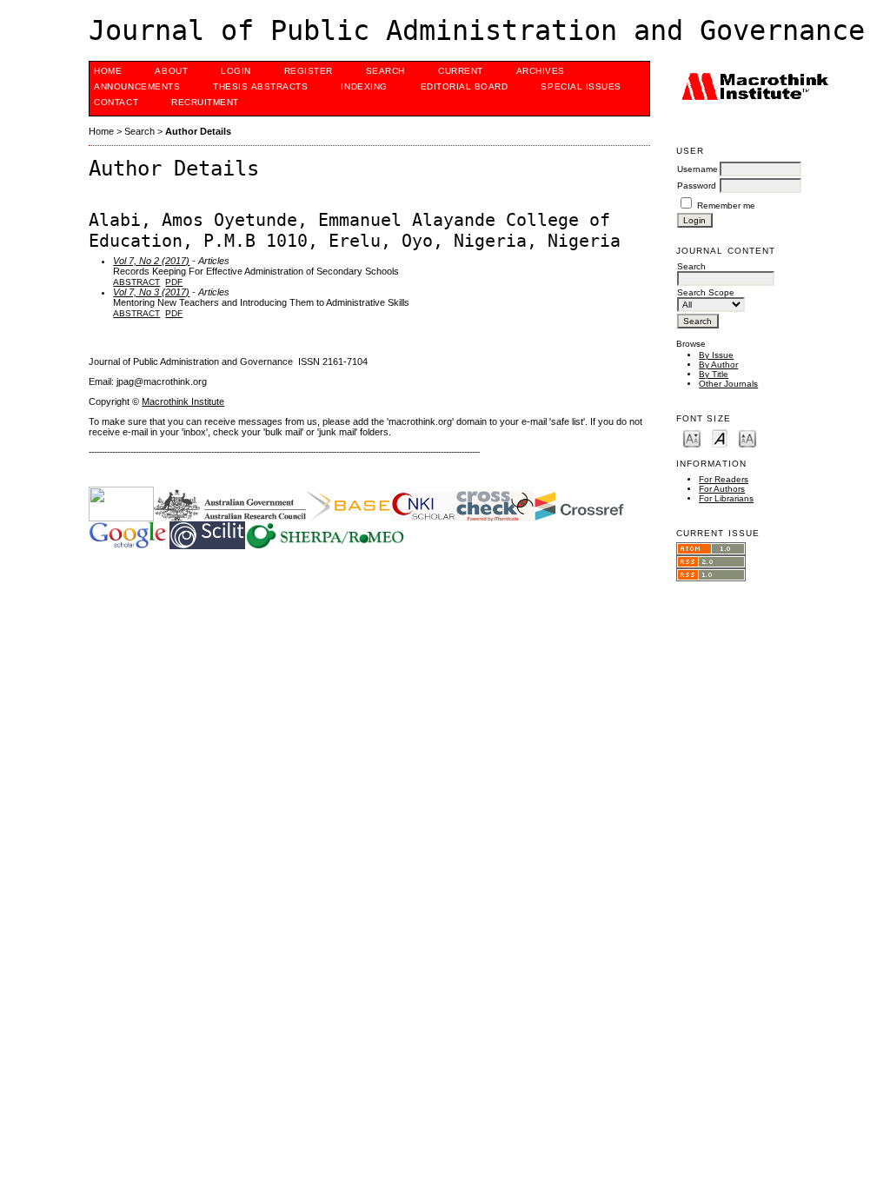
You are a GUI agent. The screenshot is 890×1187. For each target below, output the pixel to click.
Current (460, 71)
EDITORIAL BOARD (464, 86)
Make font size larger (747, 438)
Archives (540, 71)
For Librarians (726, 498)
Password (696, 185)
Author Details (198, 131)
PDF (174, 282)
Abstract (136, 282)
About (171, 71)
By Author (718, 364)
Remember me (726, 205)
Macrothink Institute (183, 401)
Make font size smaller (692, 438)
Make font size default (719, 438)
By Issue (716, 355)
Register (308, 71)
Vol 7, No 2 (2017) (151, 260)
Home (108, 71)
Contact (116, 102)
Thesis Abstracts (260, 86)
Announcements (137, 86)
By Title (713, 374)
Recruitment (205, 102)
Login (236, 71)
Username (697, 169)
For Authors (722, 489)
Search (385, 71)
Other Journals (728, 383)
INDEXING (364, 86)
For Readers (723, 479)
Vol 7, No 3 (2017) (151, 292)
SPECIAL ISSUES (581, 86)
